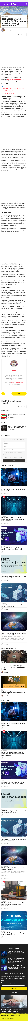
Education (3, 931)
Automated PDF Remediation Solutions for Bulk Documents (13, 605)
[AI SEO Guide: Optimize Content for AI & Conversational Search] (14, 564)
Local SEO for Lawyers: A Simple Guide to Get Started (13, 490)
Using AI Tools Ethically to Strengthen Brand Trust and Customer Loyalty (13, 548)
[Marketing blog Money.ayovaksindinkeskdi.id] (14, 682)
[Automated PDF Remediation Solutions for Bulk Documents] (14, 592)
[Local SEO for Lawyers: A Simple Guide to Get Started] (14, 477)
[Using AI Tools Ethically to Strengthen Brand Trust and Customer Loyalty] (14, 535)
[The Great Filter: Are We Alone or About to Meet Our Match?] (14, 621)
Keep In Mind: (10, 91)
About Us (3, 1015)
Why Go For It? (9, 90)
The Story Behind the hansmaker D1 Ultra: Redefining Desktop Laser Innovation (12, 904)
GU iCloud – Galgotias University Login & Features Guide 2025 (13, 933)
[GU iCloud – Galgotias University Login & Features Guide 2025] (14, 920)
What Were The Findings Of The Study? (14, 88)
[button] (26, 4)
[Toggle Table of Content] (2, 87)
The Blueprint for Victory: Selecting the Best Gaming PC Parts (13, 667)
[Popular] (4, 497)
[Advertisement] (14, 52)
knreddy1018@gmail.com (17, 382)
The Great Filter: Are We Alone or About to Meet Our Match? (13, 634)
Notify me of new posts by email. (13, 457)
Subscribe (14, 988)
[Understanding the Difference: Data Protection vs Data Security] (14, 1001)
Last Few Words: (10, 93)
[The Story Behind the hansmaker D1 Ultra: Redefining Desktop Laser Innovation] (14, 890)
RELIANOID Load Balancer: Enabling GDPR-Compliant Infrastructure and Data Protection (12, 519)
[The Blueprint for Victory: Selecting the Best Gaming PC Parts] (14, 656)
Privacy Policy (11, 1015)
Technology (4, 516)
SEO (2, 487)
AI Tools (3, 546)
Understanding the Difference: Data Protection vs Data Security (12, 1010)
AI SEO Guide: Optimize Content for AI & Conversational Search (13, 577)
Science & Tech (4, 631)
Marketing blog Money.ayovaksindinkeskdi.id (13, 692)
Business (4, 16)
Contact (18, 1015)
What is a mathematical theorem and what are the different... (17, 427)
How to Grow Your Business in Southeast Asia (16, 415)
